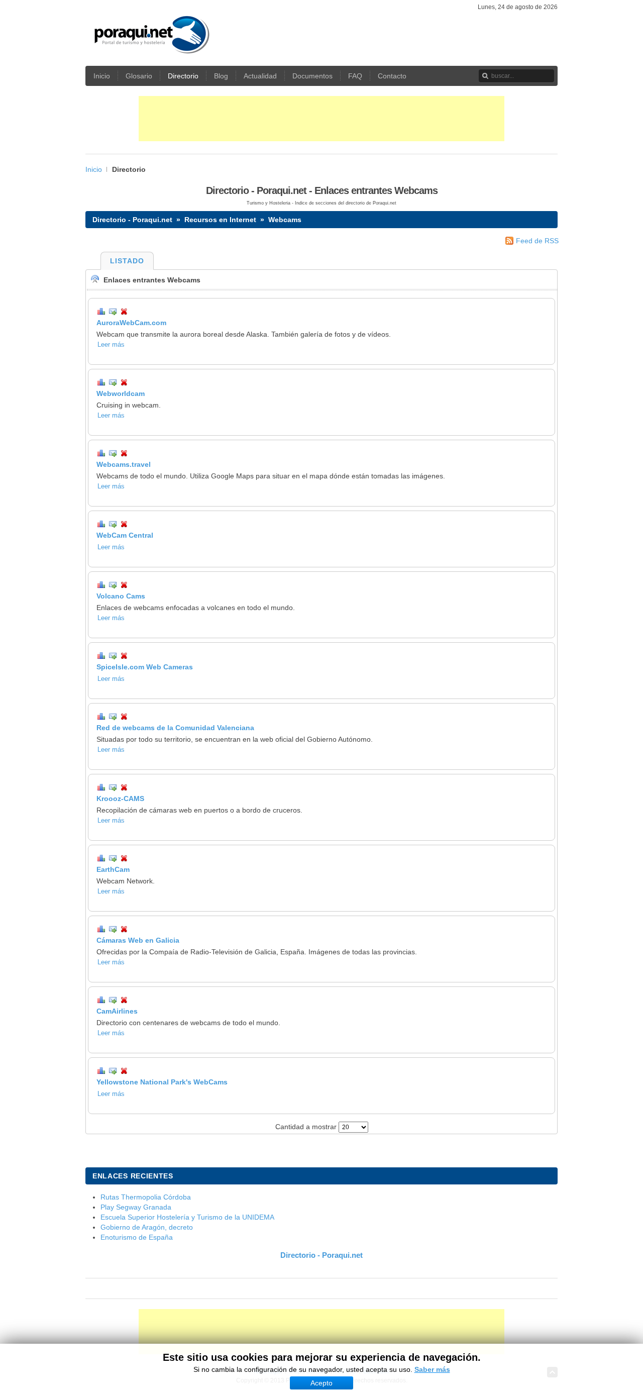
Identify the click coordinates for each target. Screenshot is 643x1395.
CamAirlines (117, 1011)
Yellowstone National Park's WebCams (162, 1082)
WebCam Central (124, 535)
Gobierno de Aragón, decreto (146, 1227)
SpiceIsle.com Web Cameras (144, 667)
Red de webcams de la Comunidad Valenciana (175, 728)
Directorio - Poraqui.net (132, 220)
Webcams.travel (123, 464)
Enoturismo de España (136, 1237)
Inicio (93, 169)
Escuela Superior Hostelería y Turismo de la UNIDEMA (187, 1217)
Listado (127, 261)
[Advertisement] (321, 118)
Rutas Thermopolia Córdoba (145, 1197)
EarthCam (113, 869)
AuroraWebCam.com (131, 323)
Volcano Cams (120, 596)
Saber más (432, 1369)
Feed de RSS (537, 241)
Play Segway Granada (135, 1207)
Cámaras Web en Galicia (137, 940)
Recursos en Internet (220, 220)
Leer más (111, 344)
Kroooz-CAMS (120, 798)
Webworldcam (120, 393)
